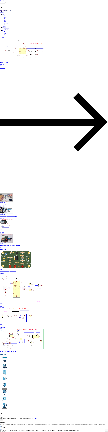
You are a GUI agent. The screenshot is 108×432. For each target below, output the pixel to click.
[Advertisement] (25, 184)
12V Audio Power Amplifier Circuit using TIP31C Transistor (10, 230)
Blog (4, 34)
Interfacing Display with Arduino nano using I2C (8, 216)
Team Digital (2, 206)
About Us (10, 409)
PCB (1, 269)
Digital (5, 20)
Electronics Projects (4, 16)
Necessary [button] (1, 425)
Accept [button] (33, 418)
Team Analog (2, 233)
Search (1, 415)
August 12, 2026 (2, 217)
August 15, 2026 (2, 205)
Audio (4, 18)
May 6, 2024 (2, 306)
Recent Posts (2, 191)
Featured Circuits (3, 249)
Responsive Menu (3, 3)
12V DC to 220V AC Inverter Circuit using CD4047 (9, 304)
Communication (6, 19)
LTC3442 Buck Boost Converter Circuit (9, 62)
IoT (4, 31)
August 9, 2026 (2, 232)
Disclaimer (14, 409)
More (2, 30)
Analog (5, 17)
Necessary (2, 426)
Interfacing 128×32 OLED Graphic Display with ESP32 (10, 245)
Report (3, 14)
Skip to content (2, 0)
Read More (36, 418)
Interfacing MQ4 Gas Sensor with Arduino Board (9, 204)
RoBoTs (5, 33)
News (4, 15)
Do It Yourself (5, 21)
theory (4, 32)
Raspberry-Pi (4, 27)
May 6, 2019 (2, 64)
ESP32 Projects (6, 29)
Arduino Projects (4, 26)
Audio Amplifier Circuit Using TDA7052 (7, 325)
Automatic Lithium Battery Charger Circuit (8, 271)
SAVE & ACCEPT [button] (3, 431)
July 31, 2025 (2, 272)
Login (1, 12)
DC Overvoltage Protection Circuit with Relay (8, 351)
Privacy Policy (18, 409)
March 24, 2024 (2, 327)
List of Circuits (6, 23)
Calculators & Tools (4, 35)
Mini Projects (5, 24)
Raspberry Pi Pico (6, 28)
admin (1, 65)
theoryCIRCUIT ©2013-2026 (4, 409)
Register (3, 12)
